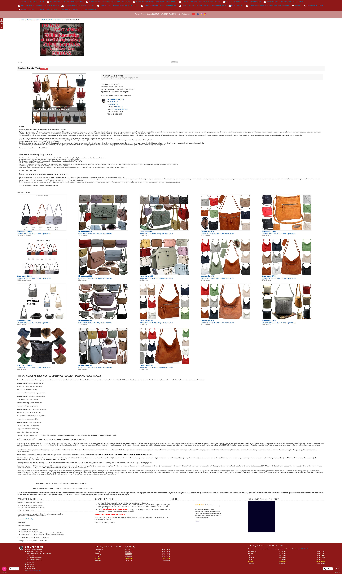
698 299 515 (114, 102)
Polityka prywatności (88, 9)
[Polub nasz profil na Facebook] (198, 14)
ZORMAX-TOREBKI (115, 99)
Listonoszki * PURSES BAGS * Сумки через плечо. (34, 234)
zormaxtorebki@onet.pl (120, 109)
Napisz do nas (186, 14)
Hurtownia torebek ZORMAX (27, 2)
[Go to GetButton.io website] (338, 572)
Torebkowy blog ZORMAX (69, 9)
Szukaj (174, 62)
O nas (42, 2)
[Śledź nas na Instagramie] (202, 14)
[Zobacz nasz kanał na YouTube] (193, 14)
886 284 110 (114, 104)
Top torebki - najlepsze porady (47, 9)
